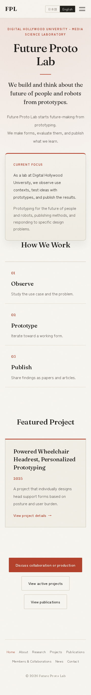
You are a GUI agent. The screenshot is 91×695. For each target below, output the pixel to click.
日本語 (52, 9)
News (59, 661)
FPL (11, 8)
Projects (56, 651)
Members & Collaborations (31, 661)
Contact (73, 661)
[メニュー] (82, 9)
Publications (75, 651)
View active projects (45, 583)
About (23, 651)
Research (39, 651)
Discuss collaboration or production (45, 565)
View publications (45, 601)
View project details (30, 515)
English (67, 9)
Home (11, 651)
